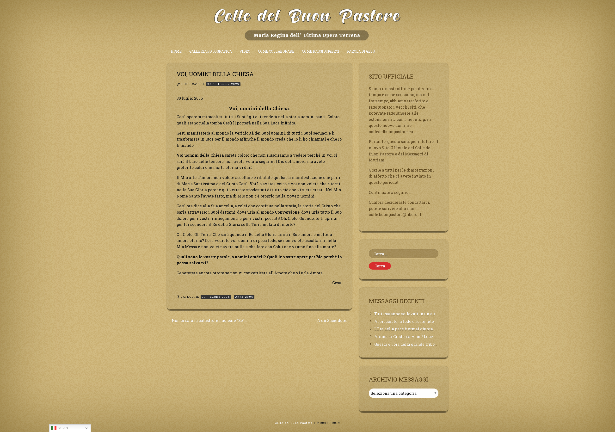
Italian (62, 428)
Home (176, 51)
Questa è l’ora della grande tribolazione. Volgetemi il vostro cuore (436, 344)
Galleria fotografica (210, 51)
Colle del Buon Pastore (294, 423)
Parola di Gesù (361, 51)
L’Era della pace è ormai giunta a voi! (409, 328)
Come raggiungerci (320, 51)
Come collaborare (276, 51)
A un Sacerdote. (332, 320)
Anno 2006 (244, 296)
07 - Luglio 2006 (216, 296)
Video (245, 51)
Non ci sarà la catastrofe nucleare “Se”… (209, 320)
